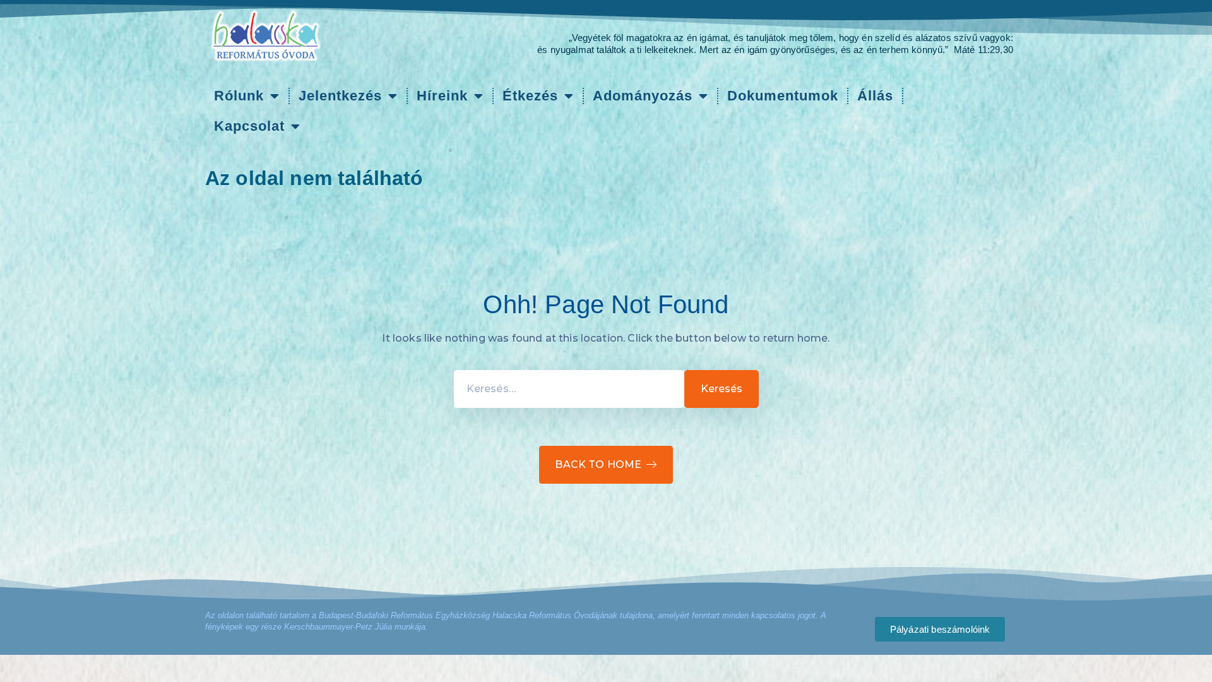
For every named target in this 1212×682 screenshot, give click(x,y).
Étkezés (530, 96)
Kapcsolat (249, 126)
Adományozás (642, 96)
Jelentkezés (340, 96)
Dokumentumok (782, 96)
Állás (875, 96)
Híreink (442, 96)
